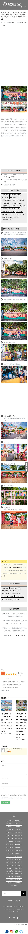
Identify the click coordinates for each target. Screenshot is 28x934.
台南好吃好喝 (18, 829)
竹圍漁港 (4, 206)
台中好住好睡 (18, 824)
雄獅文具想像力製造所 (8, 211)
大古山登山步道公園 (18, 214)
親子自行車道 (9, 877)
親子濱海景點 (9, 871)
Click (26, 467)
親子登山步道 (9, 874)
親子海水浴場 (18, 868)
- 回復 (21, 748)
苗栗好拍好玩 (18, 853)
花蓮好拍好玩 (9, 853)
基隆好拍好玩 (18, 835)
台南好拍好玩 (9, 832)
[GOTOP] (21, 932)
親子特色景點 (18, 871)
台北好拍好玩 (18, 826)
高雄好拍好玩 (14, 885)
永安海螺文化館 (6, 220)
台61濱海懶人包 (6, 591)
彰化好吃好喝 (9, 841)
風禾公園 (19, 211)
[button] (2, 720)
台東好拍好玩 (18, 832)
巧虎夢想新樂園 (6, 214)
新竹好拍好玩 (9, 847)
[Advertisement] (14, 43)
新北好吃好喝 (9, 844)
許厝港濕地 (23, 206)
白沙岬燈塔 (5, 197)
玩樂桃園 (13, 22)
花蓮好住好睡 (9, 850)
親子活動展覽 (9, 868)
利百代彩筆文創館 (14, 209)
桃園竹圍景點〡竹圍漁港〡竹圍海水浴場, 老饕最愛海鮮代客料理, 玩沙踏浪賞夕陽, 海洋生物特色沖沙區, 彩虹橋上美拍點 (6, 705)
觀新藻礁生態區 (14, 197)
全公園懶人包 (9, 821)
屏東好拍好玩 (18, 838)
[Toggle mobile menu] (25, 7)
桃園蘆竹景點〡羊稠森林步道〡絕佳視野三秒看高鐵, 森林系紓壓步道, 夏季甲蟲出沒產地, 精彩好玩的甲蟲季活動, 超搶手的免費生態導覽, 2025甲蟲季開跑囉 (21, 705)
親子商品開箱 (18, 859)
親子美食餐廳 (18, 874)
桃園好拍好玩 (21, 22)
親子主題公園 (9, 856)
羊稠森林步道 (6, 203)
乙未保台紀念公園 (7, 217)
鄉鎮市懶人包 (9, 882)
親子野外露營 (18, 880)
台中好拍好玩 (9, 826)
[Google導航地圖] (11, 177)
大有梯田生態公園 (17, 203)
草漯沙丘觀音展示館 (18, 200)
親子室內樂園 (18, 862)
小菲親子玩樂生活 (14, 901)
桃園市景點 (5, 195)
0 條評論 (9, 733)
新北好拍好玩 (18, 844)
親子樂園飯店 (18, 865)
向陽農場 (16, 217)
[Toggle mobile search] (21, 7)
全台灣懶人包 (18, 821)
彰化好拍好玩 (18, 841)
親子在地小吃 (9, 862)
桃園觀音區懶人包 (15, 195)
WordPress (17, 912)
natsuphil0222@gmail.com (17, 635)
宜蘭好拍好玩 (9, 838)
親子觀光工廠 (9, 880)
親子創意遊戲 (9, 859)
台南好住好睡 (9, 829)
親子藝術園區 (18, 877)
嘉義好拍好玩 (9, 835)
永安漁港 (4, 209)
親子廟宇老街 (9, 865)
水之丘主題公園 (13, 206)
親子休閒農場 (18, 856)
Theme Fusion (7, 909)
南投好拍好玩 (9, 824)
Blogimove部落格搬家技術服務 (20, 924)
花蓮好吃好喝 (18, 850)
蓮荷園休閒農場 (6, 200)
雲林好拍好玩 (18, 882)
